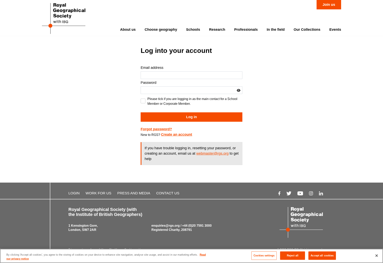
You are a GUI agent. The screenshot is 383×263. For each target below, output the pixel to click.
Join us (329, 5)
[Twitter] (288, 193)
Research (217, 30)
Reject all (292, 255)
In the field (276, 30)
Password (148, 83)
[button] (238, 90)
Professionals (246, 30)
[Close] (376, 255)
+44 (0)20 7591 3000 (197, 225)
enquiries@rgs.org (165, 225)
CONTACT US (167, 193)
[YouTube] (300, 193)
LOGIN (74, 193)
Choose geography (161, 30)
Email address (152, 68)
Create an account (176, 134)
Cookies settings (264, 255)
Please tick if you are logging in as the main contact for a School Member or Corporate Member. (192, 101)
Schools (193, 30)
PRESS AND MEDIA (133, 193)
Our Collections (307, 30)
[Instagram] (311, 193)
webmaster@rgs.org (212, 153)
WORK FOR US (98, 193)
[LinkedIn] (321, 193)
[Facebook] (279, 193)
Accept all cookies (322, 255)
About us (128, 30)
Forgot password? (156, 129)
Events (335, 30)
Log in (191, 117)
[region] (191, 256)
